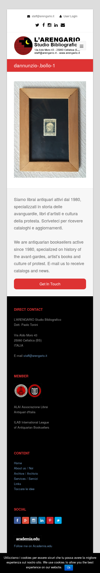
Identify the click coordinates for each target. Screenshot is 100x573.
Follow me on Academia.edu (33, 546)
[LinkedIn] (56, 25)
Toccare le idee (24, 489)
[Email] (63, 25)
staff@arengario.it (35, 355)
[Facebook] (43, 25)
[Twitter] (37, 25)
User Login (70, 16)
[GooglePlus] (25, 520)
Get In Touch (50, 283)
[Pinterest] (50, 520)
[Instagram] (33, 520)
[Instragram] (49, 25)
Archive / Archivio (26, 473)
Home (18, 463)
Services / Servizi (26, 478)
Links (17, 483)
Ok (68, 567)
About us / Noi (23, 468)
